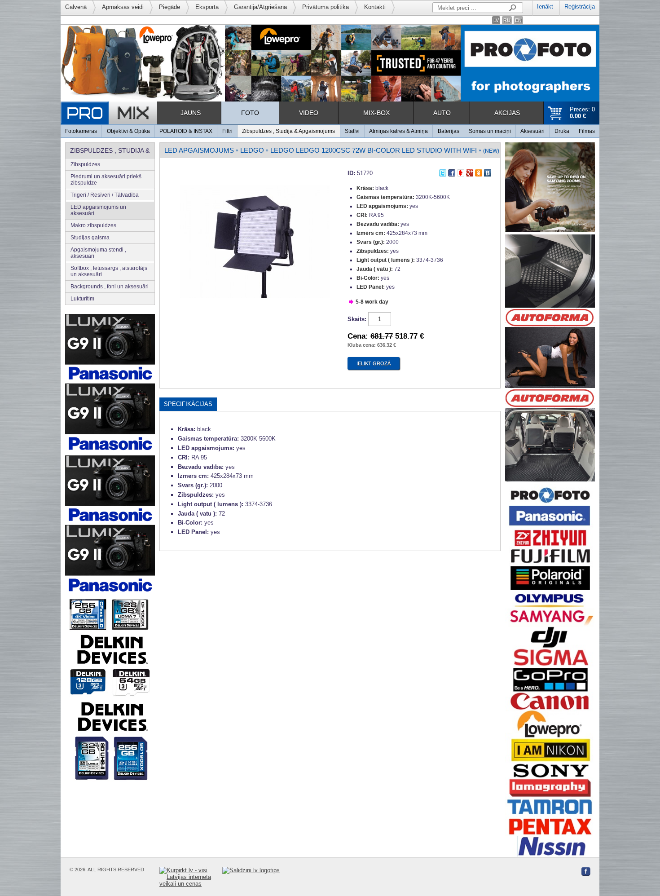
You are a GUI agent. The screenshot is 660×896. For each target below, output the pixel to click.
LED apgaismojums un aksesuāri (98, 210)
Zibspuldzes (85, 164)
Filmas (587, 131)
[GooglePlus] (469, 171)
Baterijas (448, 131)
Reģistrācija (579, 6)
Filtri (227, 131)
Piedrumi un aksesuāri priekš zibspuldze (105, 179)
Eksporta (207, 7)
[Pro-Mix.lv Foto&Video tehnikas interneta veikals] (109, 113)
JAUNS (190, 112)
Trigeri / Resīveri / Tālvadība (104, 195)
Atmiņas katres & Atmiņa (398, 131)
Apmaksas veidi (123, 7)
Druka (561, 131)
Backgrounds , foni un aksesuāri (109, 286)
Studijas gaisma (90, 237)
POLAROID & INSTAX (185, 131)
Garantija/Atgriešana (260, 7)
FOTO (250, 112)
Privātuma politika (325, 7)
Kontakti (375, 7)
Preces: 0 (582, 112)
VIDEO (308, 112)
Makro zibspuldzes (93, 225)
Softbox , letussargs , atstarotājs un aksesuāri (108, 271)
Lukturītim (82, 299)
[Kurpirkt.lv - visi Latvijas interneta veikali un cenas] (190, 877)
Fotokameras (81, 131)
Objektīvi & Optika (128, 131)
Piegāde (169, 7)
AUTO (442, 112)
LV (496, 20)
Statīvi (352, 131)
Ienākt (545, 6)
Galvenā (76, 7)
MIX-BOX (376, 112)
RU (506, 20)
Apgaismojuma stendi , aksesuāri (98, 253)
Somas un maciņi (490, 131)
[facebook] (451, 171)
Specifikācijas (188, 404)
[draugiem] (460, 171)
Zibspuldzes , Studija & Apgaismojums (288, 131)
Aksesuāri (532, 131)
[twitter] (442, 171)
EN (518, 20)
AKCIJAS (507, 112)
